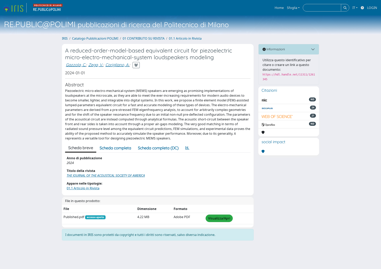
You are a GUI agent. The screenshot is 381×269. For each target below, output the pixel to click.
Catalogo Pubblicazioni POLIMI (95, 38)
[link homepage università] (48, 7)
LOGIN (372, 8)
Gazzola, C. (76, 64)
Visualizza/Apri (219, 218)
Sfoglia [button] (292, 8)
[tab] (187, 148)
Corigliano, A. (117, 64)
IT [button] (353, 8)
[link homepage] (14, 7)
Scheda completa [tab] (115, 147)
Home (279, 8)
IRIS (65, 38)
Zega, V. (95, 64)
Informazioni (275, 49)
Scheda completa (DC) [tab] (158, 147)
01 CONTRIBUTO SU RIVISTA (144, 38)
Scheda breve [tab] (80, 147)
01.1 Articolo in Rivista (185, 38)
